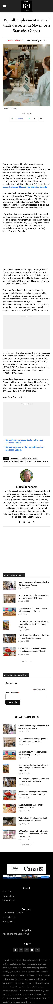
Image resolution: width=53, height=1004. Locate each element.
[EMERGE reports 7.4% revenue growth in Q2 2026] (9, 808)
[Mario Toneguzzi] (26, 475)
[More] (41, 118)
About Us (7, 891)
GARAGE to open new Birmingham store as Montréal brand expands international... (33, 834)
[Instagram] (24, 521)
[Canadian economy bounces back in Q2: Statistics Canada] (9, 585)
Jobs (35, 458)
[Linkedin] (29, 521)
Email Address (12, 692)
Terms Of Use (9, 917)
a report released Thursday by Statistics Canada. (25, 187)
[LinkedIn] (15, 950)
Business (14, 458)
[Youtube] (32, 950)
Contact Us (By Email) (13, 912)
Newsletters (8, 895)
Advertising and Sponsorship (16, 933)
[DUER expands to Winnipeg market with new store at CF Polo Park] (9, 598)
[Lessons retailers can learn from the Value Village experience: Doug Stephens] (6, 625)
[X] (34, 521)
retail (29, 461)
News (22, 461)
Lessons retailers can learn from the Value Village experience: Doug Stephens (34, 624)
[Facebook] (19, 521)
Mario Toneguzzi (15, 40)
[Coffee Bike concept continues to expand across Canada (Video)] (9, 651)
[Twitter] (37, 950)
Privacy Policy (9, 921)
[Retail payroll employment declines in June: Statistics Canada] (9, 638)
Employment (26, 458)
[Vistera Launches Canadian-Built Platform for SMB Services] (9, 821)
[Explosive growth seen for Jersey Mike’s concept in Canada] (9, 611)
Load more (25, 661)
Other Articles (9, 900)
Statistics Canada (40, 461)
